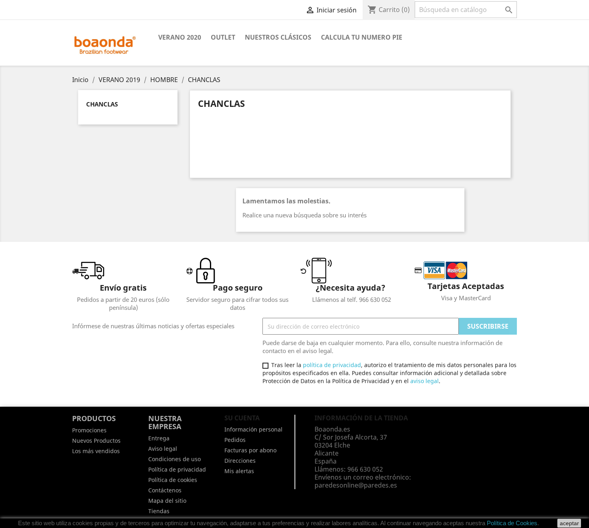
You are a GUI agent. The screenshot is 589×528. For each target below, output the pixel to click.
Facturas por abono (250, 450)
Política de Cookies (512, 523)
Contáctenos (165, 490)
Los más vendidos (96, 451)
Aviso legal (162, 448)
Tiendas (158, 511)
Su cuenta (242, 418)
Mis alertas (239, 471)
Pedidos (235, 440)
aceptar (569, 523)
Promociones (89, 430)
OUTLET (223, 37)
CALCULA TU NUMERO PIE (361, 37)
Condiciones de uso (174, 459)
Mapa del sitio (167, 500)
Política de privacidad (177, 469)
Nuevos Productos (96, 440)
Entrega (158, 438)
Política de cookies (172, 480)
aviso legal (424, 381)
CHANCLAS (102, 104)
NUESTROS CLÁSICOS (278, 37)
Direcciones (240, 460)
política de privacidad (332, 365)
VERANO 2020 (179, 37)
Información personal (253, 429)
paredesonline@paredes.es (356, 485)
